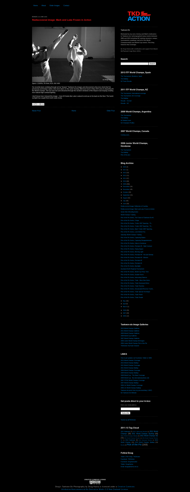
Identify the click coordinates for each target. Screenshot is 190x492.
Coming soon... (125, 135)
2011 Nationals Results (140, 431)
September (126, 195)
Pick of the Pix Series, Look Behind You (133, 232)
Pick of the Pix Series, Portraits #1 (131, 263)
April (124, 304)
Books (122, 445)
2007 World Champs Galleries (130, 338)
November (126, 189)
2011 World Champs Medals (129, 436)
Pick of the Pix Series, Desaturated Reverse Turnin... (137, 289)
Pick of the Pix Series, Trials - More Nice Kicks (135, 280)
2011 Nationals (125, 431)
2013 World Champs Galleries (130, 328)
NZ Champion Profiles (127, 123)
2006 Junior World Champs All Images (133, 341)
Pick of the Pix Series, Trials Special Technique (135, 291)
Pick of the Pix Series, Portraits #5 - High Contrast (136, 246)
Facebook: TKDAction (128, 459)
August (125, 198)
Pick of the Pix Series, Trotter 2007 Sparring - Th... (136, 223)
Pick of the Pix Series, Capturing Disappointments (136, 240)
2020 (124, 167)
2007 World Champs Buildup (129, 383)
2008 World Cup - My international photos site (135, 378)
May (124, 301)
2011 (124, 178)
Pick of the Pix (134, 444)
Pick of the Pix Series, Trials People (132, 297)
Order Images (55, 5)
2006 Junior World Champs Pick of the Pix (134, 343)
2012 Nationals (130, 440)
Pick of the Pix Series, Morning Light (132, 252)
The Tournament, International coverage (133, 93)
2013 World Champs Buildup (129, 363)
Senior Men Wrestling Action (129, 212)
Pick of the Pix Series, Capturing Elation (133, 237)
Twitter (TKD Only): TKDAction (130, 456)
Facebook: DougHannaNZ (129, 461)
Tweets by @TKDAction (128, 420)
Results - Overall (126, 101)
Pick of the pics (125, 155)
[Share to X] (38, 104)
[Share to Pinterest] (43, 104)
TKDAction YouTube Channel (130, 345)
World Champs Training (128, 214)
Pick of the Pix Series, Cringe (130, 220)
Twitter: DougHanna (127, 464)
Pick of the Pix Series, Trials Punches (132, 286)
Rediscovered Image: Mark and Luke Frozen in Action (61, 20)
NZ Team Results (126, 81)
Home (35, 5)
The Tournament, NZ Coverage (130, 96)
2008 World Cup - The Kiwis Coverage (133, 375)
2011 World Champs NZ (149, 436)
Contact (66, 5)
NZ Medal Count (126, 120)
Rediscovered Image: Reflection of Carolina (134, 206)
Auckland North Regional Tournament (132, 269)
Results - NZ (125, 103)
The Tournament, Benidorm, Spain (131, 76)
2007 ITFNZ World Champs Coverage (133, 380)
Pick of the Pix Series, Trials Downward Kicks (135, 283)
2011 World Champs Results (132, 438)
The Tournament (126, 115)
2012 (124, 175)
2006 (124, 316)
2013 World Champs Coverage (130, 360)
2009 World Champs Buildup (129, 373)
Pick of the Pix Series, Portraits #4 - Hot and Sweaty (137, 254)
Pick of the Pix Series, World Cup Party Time (135, 271)
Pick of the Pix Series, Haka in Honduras (133, 243)
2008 (124, 310)
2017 (124, 170)
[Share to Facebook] (40, 104)
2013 (124, 172)
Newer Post (36, 111)
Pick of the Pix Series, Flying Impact (132, 249)
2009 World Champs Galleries (130, 333)
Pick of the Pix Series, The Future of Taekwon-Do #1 (137, 217)
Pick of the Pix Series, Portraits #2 (131, 260)
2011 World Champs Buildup (129, 368)
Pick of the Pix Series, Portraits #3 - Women (134, 257)
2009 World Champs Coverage (130, 370)
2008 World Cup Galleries (129, 336)
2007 (124, 313)
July (124, 200)
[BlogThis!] (35, 104)
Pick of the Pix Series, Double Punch (132, 274)
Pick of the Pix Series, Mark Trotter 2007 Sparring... (137, 229)
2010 (124, 181)
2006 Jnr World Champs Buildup (131, 388)
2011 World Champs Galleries (130, 331)
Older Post (111, 111)
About (43, 5)
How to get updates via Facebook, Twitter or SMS (136, 358)
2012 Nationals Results (145, 440)
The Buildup (124, 79)
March (125, 306)
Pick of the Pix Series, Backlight (130, 266)
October (125, 192)
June (124, 203)
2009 (124, 184)
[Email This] (33, 104)
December (126, 186)
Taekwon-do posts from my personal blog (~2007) (136, 390)
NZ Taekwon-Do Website (128, 393)
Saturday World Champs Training (131, 234)
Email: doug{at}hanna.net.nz (129, 466)
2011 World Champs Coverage (130, 365)
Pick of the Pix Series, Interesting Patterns (134, 277)
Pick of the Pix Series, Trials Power (132, 294)
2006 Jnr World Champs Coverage (132, 385)
